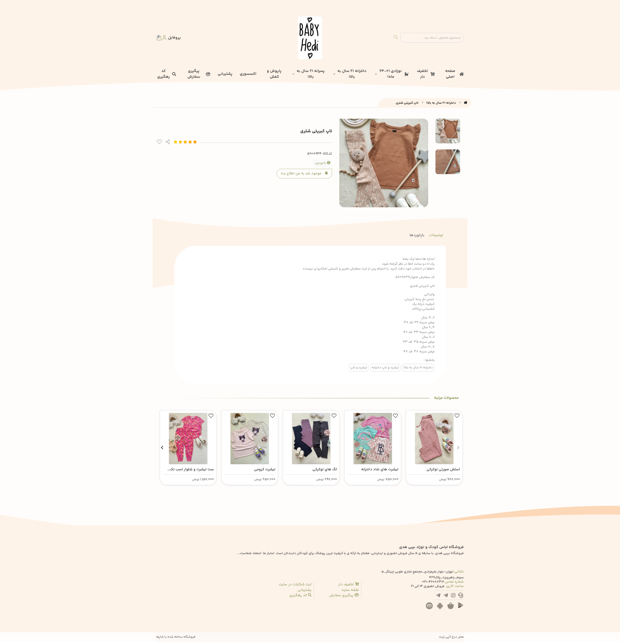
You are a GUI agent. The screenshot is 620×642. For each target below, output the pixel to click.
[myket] (430, 608)
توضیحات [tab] (436, 235)
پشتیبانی (225, 74)
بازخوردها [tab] (417, 235)
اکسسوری (248, 74)
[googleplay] (462, 608)
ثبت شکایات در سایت (295, 584)
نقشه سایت (350, 590)
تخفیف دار (422, 74)
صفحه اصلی (450, 74)
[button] (458, 447)
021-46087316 (433, 582)
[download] (441, 608)
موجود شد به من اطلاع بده (301, 173)
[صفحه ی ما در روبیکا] (438, 596)
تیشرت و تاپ (358, 367)
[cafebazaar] (452, 608)
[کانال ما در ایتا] (445, 596)
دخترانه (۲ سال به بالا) (351, 74)
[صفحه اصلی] (465, 103)
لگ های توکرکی (324, 469)
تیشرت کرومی (264, 469)
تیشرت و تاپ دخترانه (385, 367)
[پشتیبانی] (460, 596)
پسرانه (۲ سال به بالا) (311, 74)
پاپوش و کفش (274, 74)
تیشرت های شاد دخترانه (379, 469)
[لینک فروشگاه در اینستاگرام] (453, 596)
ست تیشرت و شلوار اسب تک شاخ (192, 469)
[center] (396, 38)
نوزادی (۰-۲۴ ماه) (391, 74)
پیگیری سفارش (193, 74)
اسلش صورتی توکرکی (443, 469)
